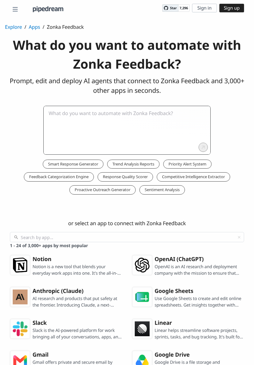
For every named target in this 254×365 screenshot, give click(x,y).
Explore (13, 27)
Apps (34, 27)
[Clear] (239, 237)
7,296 (184, 8)
